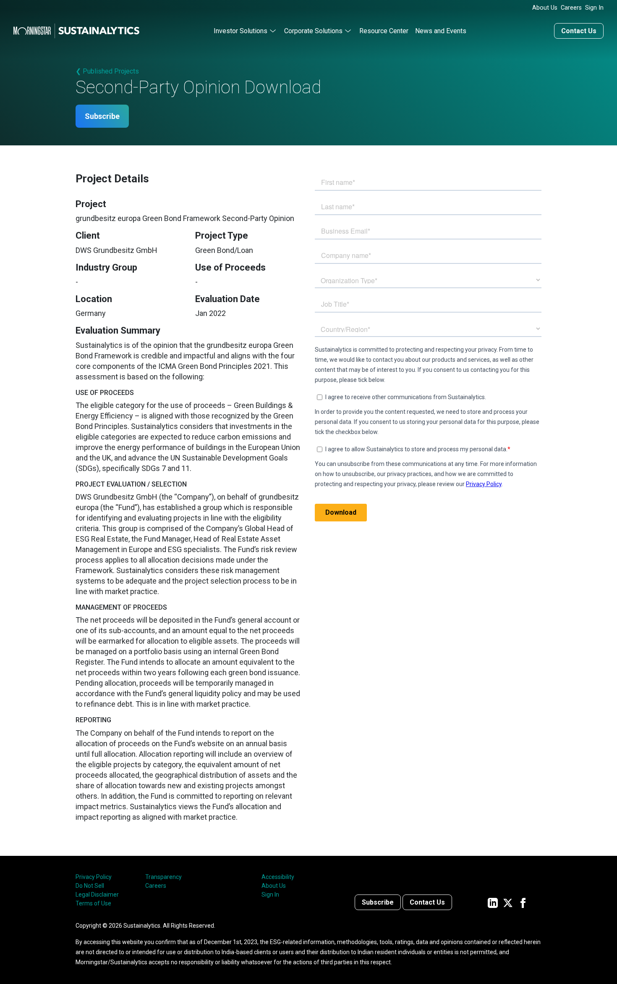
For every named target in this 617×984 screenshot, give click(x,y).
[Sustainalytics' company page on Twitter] (508, 902)
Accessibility (277, 876)
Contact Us (578, 31)
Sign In (594, 7)
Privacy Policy (94, 876)
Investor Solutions (240, 31)
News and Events (440, 31)
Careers (571, 7)
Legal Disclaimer (97, 894)
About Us (544, 7)
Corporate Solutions (313, 31)
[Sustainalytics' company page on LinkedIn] (493, 902)
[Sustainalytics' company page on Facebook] (523, 902)
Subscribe (102, 116)
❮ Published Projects (107, 71)
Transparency (163, 876)
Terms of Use (93, 903)
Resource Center (383, 31)
